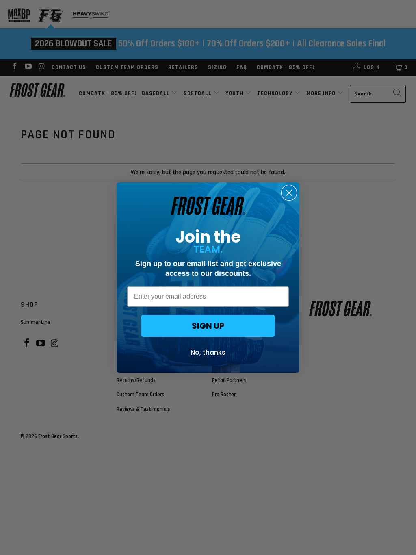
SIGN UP (208, 326)
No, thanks (208, 352)
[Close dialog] (289, 193)
